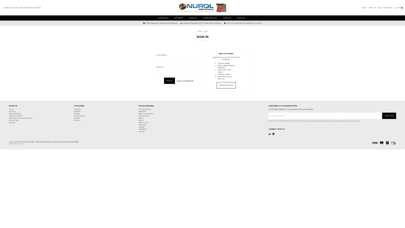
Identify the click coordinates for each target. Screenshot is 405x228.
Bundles (193, 18)
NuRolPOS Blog (15, 114)
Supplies (227, 18)
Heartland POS (210, 18)
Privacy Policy (14, 120)
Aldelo (141, 118)
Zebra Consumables (146, 114)
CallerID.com (143, 123)
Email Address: (161, 55)
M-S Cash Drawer (145, 109)
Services (241, 18)
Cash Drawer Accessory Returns (20, 118)
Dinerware (142, 125)
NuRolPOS (143, 111)
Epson (141, 120)
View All (141, 131)
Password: (160, 67)
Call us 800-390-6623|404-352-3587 (22, 142)
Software (178, 18)
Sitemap (12, 123)
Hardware (163, 18)
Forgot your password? (185, 81)
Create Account (226, 85)
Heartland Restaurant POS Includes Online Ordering (201, 23)
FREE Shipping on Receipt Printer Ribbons (162, 23)
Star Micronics (144, 116)
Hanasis (141, 127)
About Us (12, 111)
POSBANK (143, 129)
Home (11, 109)
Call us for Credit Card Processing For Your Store (244, 23)
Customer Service (15, 116)
